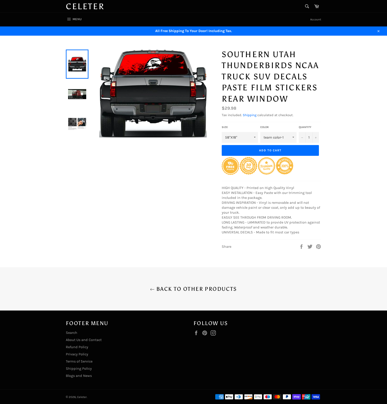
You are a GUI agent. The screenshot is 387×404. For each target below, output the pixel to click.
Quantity (305, 127)
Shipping (249, 115)
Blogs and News (79, 376)
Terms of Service (79, 361)
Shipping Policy (79, 368)
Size (225, 127)
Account (315, 19)
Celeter (85, 6)
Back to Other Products (196, 289)
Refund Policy (77, 347)
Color (264, 127)
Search (71, 332)
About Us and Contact (84, 340)
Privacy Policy (77, 354)
